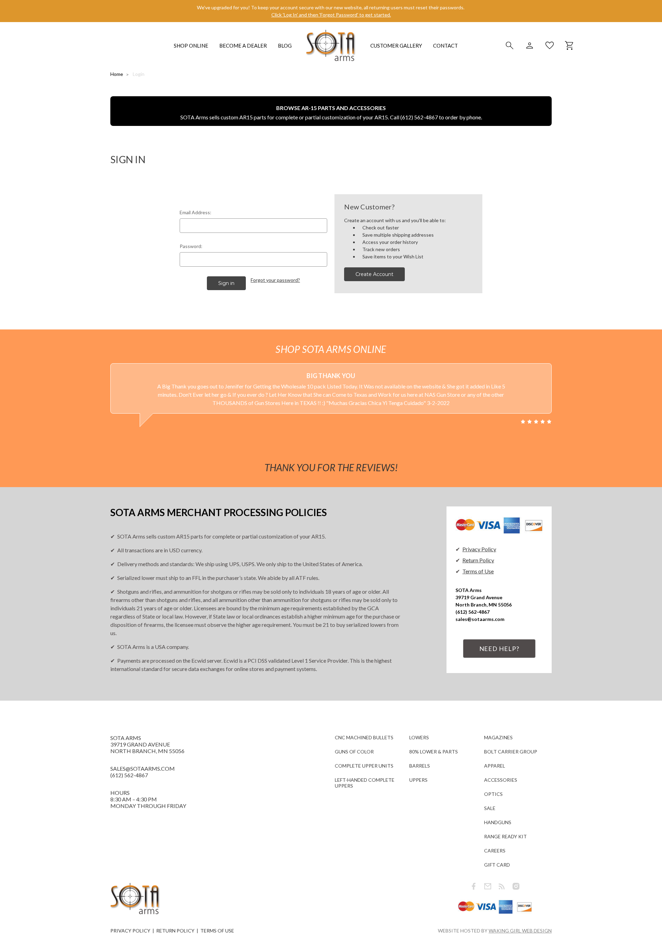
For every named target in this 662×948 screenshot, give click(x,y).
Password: (191, 246)
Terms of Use (478, 571)
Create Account (374, 274)
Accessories (500, 780)
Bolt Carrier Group (510, 751)
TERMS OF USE (217, 931)
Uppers (418, 780)
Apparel (494, 766)
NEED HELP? (499, 648)
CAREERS (494, 850)
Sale (489, 808)
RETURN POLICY (175, 931)
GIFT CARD (497, 865)
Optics (493, 794)
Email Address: (195, 212)
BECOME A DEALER (243, 45)
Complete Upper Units (364, 766)
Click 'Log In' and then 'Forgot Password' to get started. (331, 15)
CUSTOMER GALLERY (396, 45)
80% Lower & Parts (433, 751)
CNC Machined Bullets (364, 737)
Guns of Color (354, 751)
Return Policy (478, 560)
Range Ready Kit (505, 836)
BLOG (285, 45)
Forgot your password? (275, 280)
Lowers (419, 737)
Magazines (498, 737)
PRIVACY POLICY (130, 931)
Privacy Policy (479, 549)
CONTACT (445, 45)
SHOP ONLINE (191, 45)
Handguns (497, 822)
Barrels (419, 766)
